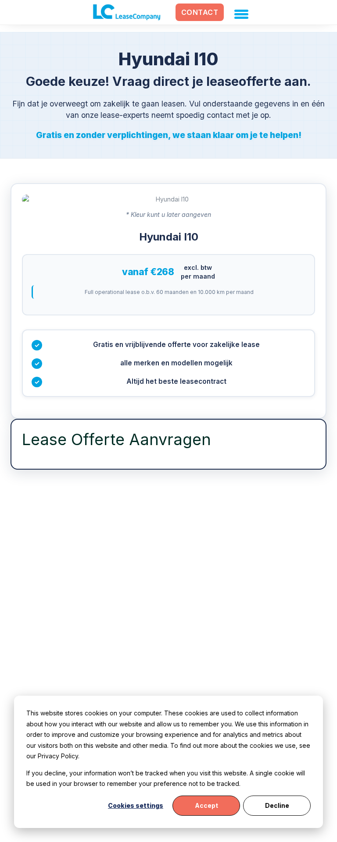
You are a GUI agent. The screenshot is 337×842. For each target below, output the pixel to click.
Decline (277, 805)
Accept (206, 805)
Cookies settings (135, 805)
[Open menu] (239, 12)
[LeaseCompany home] (126, 12)
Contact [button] (200, 12)
